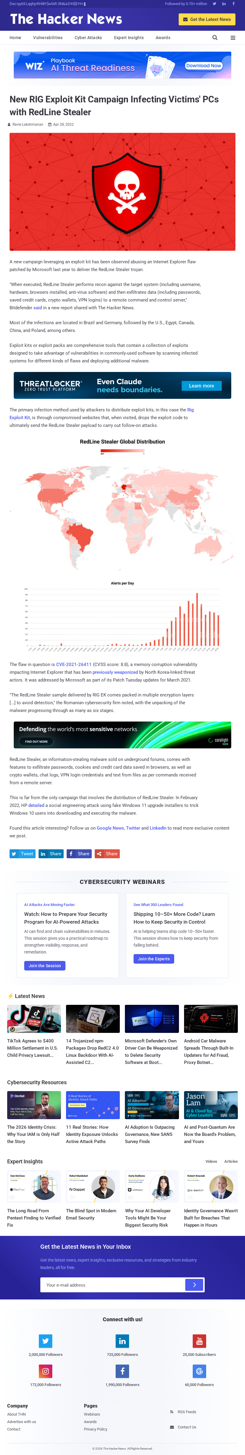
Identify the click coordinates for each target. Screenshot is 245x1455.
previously (103, 672)
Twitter (133, 828)
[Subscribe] (194, 1285)
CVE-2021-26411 (74, 664)
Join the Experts (154, 958)
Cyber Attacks (88, 37)
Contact (13, 1429)
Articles (231, 1161)
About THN (16, 1414)
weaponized (126, 672)
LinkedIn (158, 828)
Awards (163, 37)
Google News (110, 828)
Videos (211, 1161)
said (37, 307)
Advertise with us (21, 1421)
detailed (36, 805)
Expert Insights (129, 37)
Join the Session (45, 965)
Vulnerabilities (48, 37)
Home (15, 37)
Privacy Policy (95, 1429)
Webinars (92, 1414)
